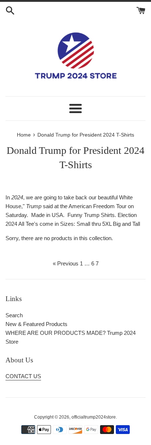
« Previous (65, 263)
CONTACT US (23, 376)
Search (14, 315)
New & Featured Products (36, 324)
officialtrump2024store (93, 417)
